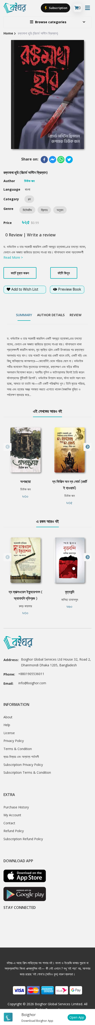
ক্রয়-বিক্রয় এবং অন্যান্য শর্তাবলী (21, 756)
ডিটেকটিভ (27, 210)
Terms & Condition (17, 749)
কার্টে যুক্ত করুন (20, 273)
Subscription (57, 8)
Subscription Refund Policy (23, 839)
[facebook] (44, 159)
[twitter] (69, 159)
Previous (7, 447)
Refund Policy (13, 831)
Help (6, 725)
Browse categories (50, 22)
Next (87, 447)
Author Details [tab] (51, 315)
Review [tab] (75, 315)
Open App (76, 1017)
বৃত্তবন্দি (69, 591)
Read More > (13, 257)
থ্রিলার (44, 210)
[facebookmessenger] (52, 159)
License (9, 733)
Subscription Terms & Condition (27, 772)
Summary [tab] (24, 315)
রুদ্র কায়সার (25, 606)
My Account (12, 815)
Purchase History (16, 807)
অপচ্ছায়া (25, 481)
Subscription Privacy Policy (23, 764)
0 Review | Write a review (30, 235)
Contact (9, 823)
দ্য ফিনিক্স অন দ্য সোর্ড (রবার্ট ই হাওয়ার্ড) (69, 484)
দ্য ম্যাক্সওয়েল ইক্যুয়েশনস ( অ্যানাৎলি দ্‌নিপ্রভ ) (25, 595)
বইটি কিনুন (64, 273)
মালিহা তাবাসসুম (69, 599)
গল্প (29, 199)
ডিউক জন (25, 489)
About (7, 717)
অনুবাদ (60, 210)
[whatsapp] (61, 159)
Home (8, 33)
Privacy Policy (13, 741)
